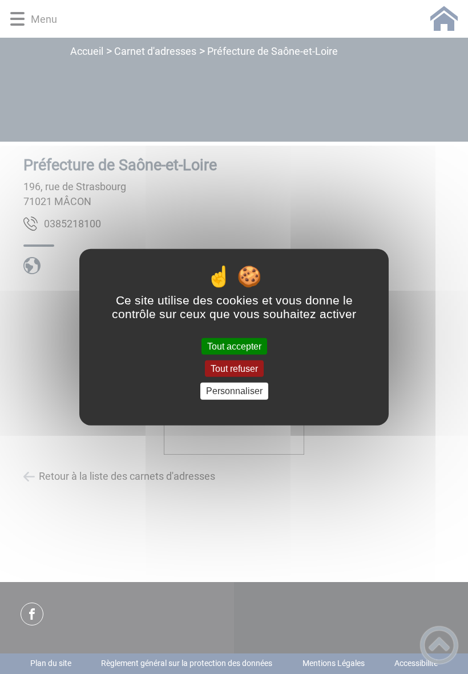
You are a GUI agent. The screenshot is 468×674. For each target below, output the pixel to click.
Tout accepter (234, 346)
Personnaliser (234, 391)
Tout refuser (234, 369)
